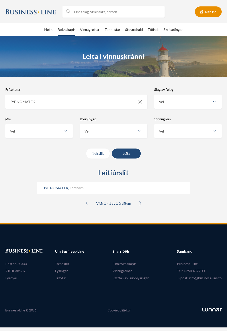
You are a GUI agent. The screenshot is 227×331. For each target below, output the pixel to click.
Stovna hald (134, 29)
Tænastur (62, 264)
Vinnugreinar (90, 29)
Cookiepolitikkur (119, 310)
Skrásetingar (173, 29)
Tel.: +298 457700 (191, 271)
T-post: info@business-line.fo (199, 278)
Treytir (60, 278)
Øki (8, 119)
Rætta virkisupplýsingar (130, 278)
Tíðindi (153, 29)
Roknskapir (66, 29)
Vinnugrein (162, 119)
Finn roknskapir (124, 264)
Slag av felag (163, 89)
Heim (48, 29)
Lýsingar (61, 271)
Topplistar (112, 29)
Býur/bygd (88, 119)
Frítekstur (13, 89)
